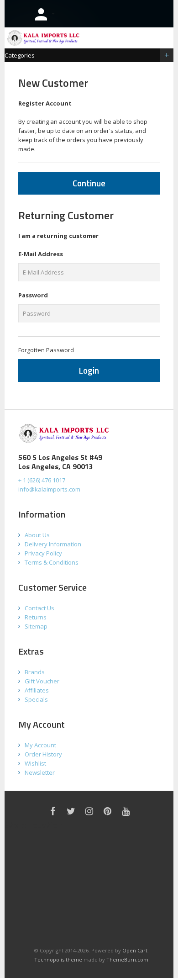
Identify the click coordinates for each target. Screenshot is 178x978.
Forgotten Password (46, 350)
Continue (89, 183)
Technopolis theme (58, 959)
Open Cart (134, 950)
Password (33, 295)
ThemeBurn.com (127, 959)
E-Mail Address (40, 254)
